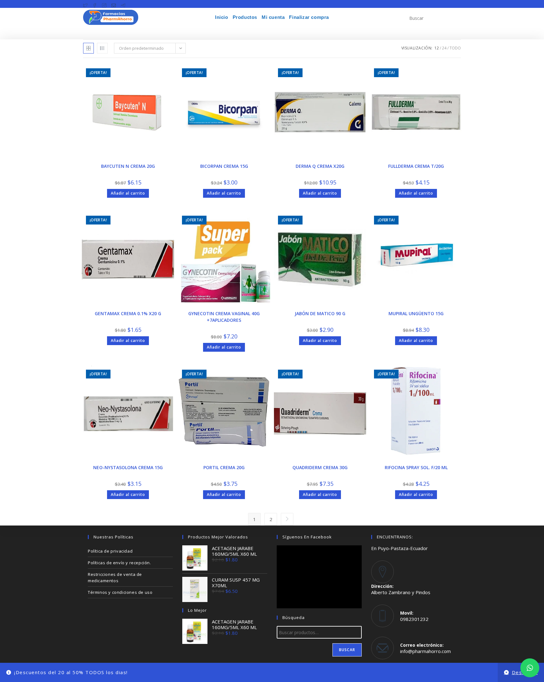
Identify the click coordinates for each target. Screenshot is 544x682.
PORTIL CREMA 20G (224, 467)
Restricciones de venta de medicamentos (115, 577)
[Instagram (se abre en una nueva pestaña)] (104, 4)
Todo (455, 48)
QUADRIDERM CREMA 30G (320, 467)
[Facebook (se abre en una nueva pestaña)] (94, 4)
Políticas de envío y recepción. (119, 562)
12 (436, 48)
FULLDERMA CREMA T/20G (416, 166)
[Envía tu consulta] (454, 17)
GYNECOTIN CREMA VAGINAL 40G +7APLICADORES (224, 316)
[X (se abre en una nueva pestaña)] (86, 4)
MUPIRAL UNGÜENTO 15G (416, 313)
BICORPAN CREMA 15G (224, 166)
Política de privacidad (110, 551)
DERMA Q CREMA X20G (320, 166)
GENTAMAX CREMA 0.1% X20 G (128, 313)
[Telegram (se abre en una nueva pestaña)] (123, 4)
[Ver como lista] (102, 48)
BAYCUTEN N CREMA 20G (128, 166)
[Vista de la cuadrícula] (88, 48)
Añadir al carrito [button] (128, 193)
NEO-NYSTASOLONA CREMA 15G (128, 467)
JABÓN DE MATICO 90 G (320, 313)
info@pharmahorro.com (425, 651)
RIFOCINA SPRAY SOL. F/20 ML (416, 467)
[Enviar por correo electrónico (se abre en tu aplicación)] (113, 4)
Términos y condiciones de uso (120, 592)
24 (444, 48)
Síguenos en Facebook (307, 537)
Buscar (347, 649)
